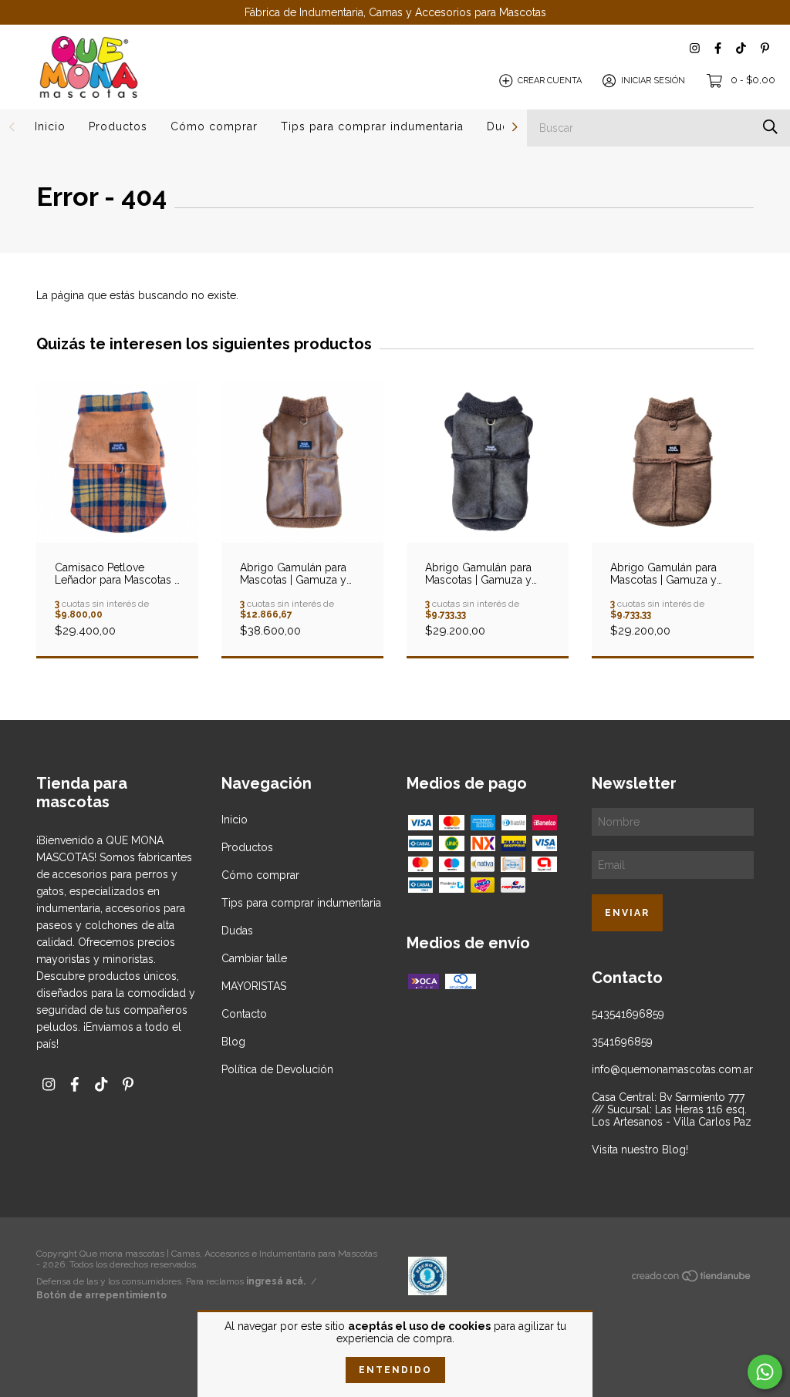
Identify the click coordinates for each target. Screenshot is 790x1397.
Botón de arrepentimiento (101, 1295)
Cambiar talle (254, 958)
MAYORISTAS (253, 986)
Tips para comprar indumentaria (372, 126)
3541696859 (622, 1041)
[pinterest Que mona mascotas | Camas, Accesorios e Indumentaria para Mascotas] (765, 48)
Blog (233, 1041)
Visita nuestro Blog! (640, 1149)
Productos (118, 126)
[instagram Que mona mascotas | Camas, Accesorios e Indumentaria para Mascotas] (695, 48)
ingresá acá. (276, 1281)
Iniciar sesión (653, 81)
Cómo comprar (214, 126)
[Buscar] (770, 126)
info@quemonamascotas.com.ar (672, 1069)
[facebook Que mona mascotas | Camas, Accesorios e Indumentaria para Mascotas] (718, 48)
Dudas (237, 930)
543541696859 (628, 1014)
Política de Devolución (277, 1069)
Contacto (244, 1014)
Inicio (50, 126)
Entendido (395, 1370)
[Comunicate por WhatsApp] (765, 1372)
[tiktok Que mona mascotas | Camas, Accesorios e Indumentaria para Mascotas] (741, 48)
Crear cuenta (550, 81)
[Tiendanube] (692, 1279)
